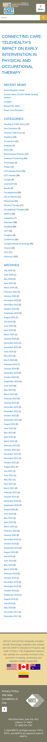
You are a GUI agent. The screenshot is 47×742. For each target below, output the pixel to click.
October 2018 (10, 591)
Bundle (7, 188)
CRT (6, 231)
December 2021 (11, 454)
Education (8, 222)
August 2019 (9, 552)
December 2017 (11, 612)
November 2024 (11, 347)
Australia (8, 146)
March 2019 (9, 569)
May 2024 (8, 356)
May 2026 (8, 279)
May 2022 (8, 433)
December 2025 (11, 300)
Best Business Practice (14, 154)
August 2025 (9, 317)
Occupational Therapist (14, 210)
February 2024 (10, 364)
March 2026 (9, 288)
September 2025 (11, 313)
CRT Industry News (12, 171)
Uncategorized (10, 192)
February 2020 (10, 531)
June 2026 (8, 275)
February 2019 (10, 574)
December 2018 (11, 582)
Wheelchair (9, 201)
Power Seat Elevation (13, 110)
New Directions (11, 128)
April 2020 (8, 522)
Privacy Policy (10, 691)
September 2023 (11, 381)
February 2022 (10, 445)
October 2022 (10, 416)
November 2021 (11, 458)
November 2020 (11, 501)
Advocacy (8, 256)
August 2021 (9, 467)
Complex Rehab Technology (16, 244)
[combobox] (20, 17)
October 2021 (10, 463)
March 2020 (9, 527)
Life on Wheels (10, 197)
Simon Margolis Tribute (14, 90)
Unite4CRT (9, 184)
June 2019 (8, 561)
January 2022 (10, 450)
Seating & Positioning (13, 158)
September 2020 (11, 505)
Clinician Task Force (13, 133)
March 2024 (9, 360)
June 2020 (8, 514)
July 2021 (8, 471)
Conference (9, 239)
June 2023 (8, 386)
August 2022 (9, 424)
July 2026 (8, 270)
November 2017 (11, 616)
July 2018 (8, 603)
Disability (8, 227)
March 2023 (9, 394)
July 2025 (8, 322)
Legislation (9, 218)
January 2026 (10, 296)
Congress (8, 235)
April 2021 (8, 484)
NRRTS (7, 214)
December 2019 (11, 539)
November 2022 (11, 411)
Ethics (6, 150)
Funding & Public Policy (14, 124)
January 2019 (10, 578)
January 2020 (10, 535)
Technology (9, 163)
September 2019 (11, 548)
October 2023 (10, 377)
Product (7, 167)
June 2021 (8, 475)
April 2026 (8, 283)
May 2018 (8, 608)
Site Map (7, 695)
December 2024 (11, 343)
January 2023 (10, 403)
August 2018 (9, 599)
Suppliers (8, 137)
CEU (6, 252)
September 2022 (11, 420)
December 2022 (11, 407)
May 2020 (8, 518)
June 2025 (8, 326)
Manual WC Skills (12, 106)
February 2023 (10, 398)
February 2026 (10, 292)
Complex (8, 102)
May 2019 (8, 565)
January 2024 (10, 369)
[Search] (43, 17)
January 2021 (10, 497)
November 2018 (11, 586)
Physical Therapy (11, 205)
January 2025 (10, 339)
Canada (7, 180)
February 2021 (10, 492)
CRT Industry (10, 175)
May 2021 (8, 480)
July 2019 (8, 556)
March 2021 (9, 488)
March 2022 (9, 441)
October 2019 (10, 544)
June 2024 (8, 352)
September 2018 (11, 595)
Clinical (7, 248)
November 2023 (11, 373)
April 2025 (8, 330)
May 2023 (8, 390)
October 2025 (10, 309)
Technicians (9, 141)
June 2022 (8, 428)
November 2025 (11, 305)
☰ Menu (40, 7)
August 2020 (9, 509)
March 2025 (9, 334)
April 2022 (8, 437)
